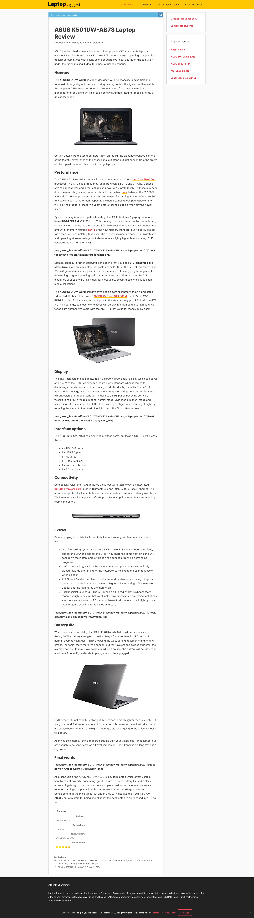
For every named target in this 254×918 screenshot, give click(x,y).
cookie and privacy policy (164, 913)
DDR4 (91, 229)
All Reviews (126, 5)
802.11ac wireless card (68, 488)
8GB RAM (95, 860)
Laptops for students (182, 25)
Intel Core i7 (134, 860)
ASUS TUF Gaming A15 (183, 56)
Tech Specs (145, 5)
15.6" (60, 860)
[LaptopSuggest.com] (65, 4)
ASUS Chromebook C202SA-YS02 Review (79, 866)
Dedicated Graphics (117, 860)
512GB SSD (83, 860)
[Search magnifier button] (160, 14)
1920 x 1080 (70, 860)
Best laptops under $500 (184, 18)
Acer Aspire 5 (178, 49)
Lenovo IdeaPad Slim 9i (183, 77)
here (124, 192)
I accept (185, 912)
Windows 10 (147, 860)
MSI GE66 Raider (180, 70)
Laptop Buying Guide (168, 5)
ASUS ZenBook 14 (180, 63)
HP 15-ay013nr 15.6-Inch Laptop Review (78, 863)
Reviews (62, 857)
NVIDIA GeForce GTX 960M (110, 296)
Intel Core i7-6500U (144, 179)
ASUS (103, 860)
